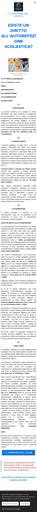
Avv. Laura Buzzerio (16, 79)
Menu (35, 2)
